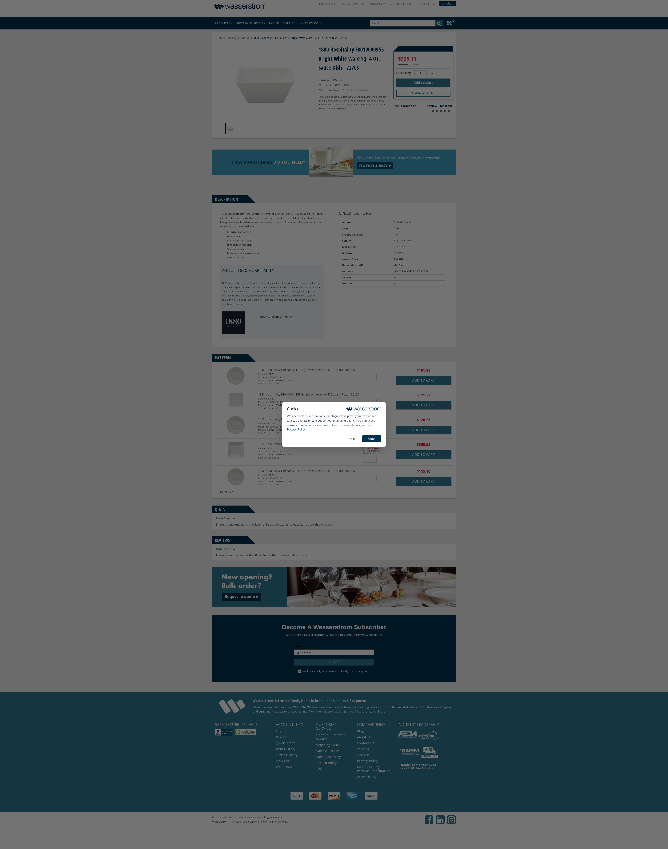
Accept (371, 438)
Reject (351, 438)
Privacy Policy (296, 429)
